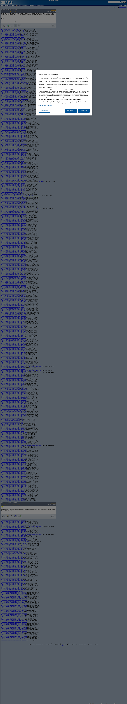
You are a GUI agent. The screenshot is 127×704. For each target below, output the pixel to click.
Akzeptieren (84, 110)
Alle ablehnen (70, 110)
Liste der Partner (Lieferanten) (46, 105)
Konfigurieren (44, 110)
